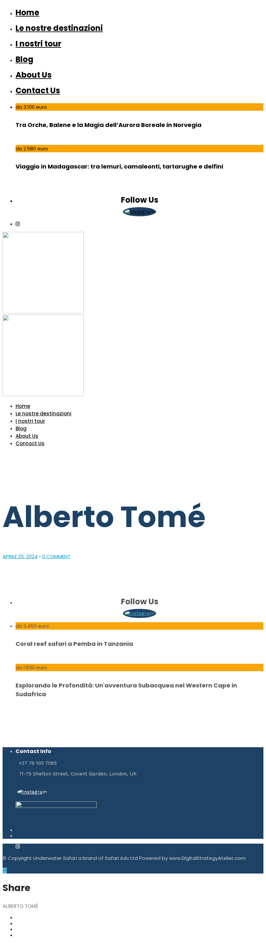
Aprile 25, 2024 (20, 556)
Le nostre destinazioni (59, 28)
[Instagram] (18, 224)
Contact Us (38, 90)
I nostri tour (38, 43)
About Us (34, 74)
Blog (24, 59)
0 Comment (56, 556)
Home (27, 12)
